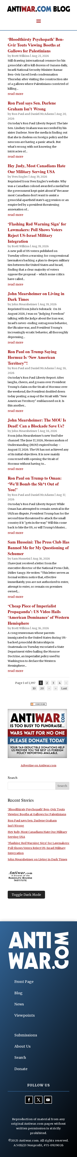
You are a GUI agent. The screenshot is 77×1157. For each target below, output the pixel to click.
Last (64, 688)
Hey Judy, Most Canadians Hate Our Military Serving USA (36, 168)
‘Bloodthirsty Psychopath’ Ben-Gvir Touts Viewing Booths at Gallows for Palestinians (36, 45)
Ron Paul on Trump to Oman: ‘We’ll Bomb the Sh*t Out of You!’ (35, 484)
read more (15, 94)
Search (20, 1057)
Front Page (24, 981)
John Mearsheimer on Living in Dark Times (36, 296)
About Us (22, 1046)
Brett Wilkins (20, 56)
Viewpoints (24, 1015)
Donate (20, 1069)
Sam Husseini (21, 558)
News (19, 1004)
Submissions (25, 1035)
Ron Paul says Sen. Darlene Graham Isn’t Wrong (32, 106)
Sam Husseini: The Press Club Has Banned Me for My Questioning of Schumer (38, 547)
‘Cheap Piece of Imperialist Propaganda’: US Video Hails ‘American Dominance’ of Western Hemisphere (38, 614)
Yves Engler (20, 176)
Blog (18, 993)
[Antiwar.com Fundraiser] (37, 757)
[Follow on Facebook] (29, 1100)
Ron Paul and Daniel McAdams (33, 114)
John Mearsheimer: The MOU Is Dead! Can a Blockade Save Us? (37, 423)
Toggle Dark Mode (26, 895)
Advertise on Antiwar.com (38, 765)
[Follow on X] (38, 1100)
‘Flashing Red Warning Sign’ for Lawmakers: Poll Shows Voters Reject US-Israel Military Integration (37, 232)
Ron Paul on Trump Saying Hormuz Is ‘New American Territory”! (32, 357)
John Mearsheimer (24, 304)
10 (34, 688)
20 (42, 688)
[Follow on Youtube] (48, 1100)
